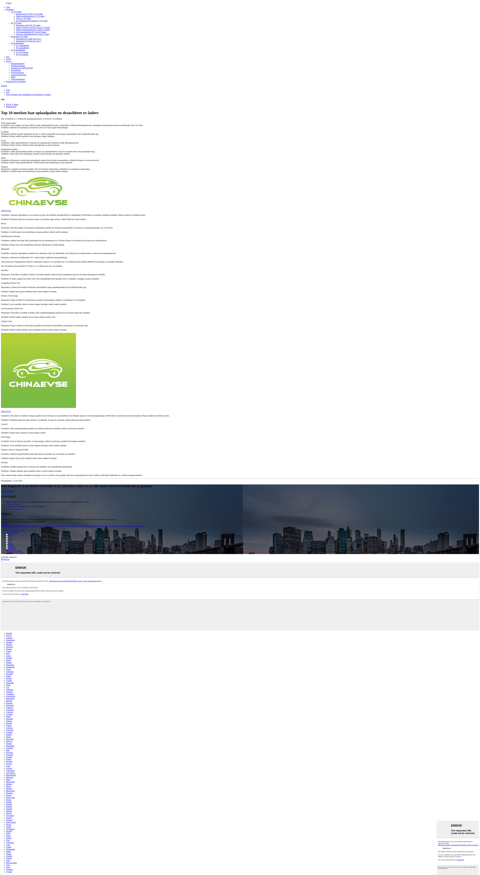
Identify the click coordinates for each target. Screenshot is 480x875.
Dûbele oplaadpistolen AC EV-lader (30, 16)
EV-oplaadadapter (18, 50)
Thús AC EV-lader (23, 18)
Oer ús (8, 61)
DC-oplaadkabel (22, 48)
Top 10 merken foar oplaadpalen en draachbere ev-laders (28, 94)
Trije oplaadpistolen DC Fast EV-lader (31, 32)
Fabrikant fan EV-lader (15, 530)
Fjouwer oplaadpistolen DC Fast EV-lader (32, 34)
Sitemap (4, 524)
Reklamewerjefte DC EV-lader (28, 25)
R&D (13, 77)
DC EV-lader (16, 23)
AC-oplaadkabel (22, 45)
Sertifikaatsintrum (18, 66)
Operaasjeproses (17, 72)
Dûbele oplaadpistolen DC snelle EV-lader (33, 30)
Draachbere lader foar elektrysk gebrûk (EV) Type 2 (65, 526)
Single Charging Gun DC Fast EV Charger (33, 27)
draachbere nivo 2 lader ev (11, 526)
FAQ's (8, 59)
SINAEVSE (6, 211)
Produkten (10, 9)
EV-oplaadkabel (17, 43)
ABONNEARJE (7, 491)
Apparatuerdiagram (18, 75)
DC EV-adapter (22, 54)
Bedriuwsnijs (11, 107)
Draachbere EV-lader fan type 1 (28, 39)
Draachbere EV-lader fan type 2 (28, 41)
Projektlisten (16, 70)
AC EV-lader (16, 12)
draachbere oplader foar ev (33, 526)
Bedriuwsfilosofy (18, 63)
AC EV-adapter (22, 52)
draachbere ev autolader (135, 526)
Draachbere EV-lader (19, 36)
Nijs (7, 57)
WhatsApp (5, 559)
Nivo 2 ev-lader (12, 533)
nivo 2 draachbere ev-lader (114, 526)
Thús (8, 7)
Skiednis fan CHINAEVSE (22, 68)
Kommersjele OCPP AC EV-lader (29, 14)
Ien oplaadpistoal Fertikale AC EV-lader (32, 21)
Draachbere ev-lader (95, 526)
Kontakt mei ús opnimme (16, 81)
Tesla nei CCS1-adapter (15, 553)
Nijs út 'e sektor (12, 104)
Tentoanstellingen (18, 79)
